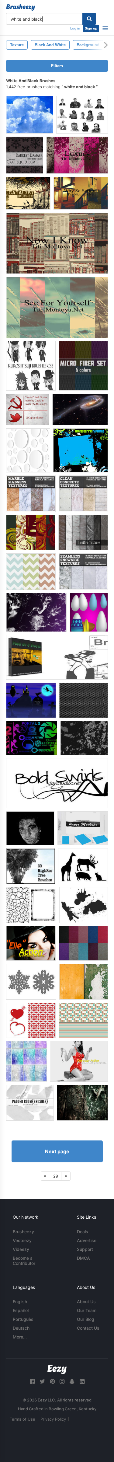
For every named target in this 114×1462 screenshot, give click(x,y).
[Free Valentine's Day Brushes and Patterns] (31, 1020)
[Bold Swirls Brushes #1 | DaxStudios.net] (57, 783)
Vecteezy (22, 1240)
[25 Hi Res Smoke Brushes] (36, 612)
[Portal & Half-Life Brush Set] (31, 738)
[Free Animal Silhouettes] (83, 866)
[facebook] (32, 1381)
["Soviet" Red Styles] (27, 409)
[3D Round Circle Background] (28, 450)
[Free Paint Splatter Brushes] (83, 905)
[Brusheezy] (20, 7)
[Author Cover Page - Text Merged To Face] (30, 828)
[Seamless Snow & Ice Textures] (83, 571)
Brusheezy (23, 1231)
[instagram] (62, 1381)
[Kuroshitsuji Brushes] (31, 366)
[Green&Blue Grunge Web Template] (80, 450)
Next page (57, 1151)
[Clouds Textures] (29, 115)
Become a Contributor (24, 1260)
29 (55, 1176)
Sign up (91, 28)
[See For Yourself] (57, 307)
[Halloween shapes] (31, 700)
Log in (75, 28)
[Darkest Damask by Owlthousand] (24, 155)
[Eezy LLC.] (57, 1369)
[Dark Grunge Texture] (84, 738)
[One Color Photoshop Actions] (79, 1061)
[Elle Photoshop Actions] (31, 943)
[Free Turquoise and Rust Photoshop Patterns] (83, 1020)
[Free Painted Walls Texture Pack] (83, 982)
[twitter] (42, 1381)
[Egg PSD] (89, 612)
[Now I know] (57, 243)
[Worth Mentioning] (30, 532)
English (20, 1301)
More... (20, 1336)
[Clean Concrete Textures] (83, 493)
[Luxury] (77, 155)
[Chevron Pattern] (31, 571)
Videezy (21, 1249)
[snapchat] (72, 1381)
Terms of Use (22, 1419)
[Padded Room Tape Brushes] (30, 1103)
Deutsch (21, 1328)
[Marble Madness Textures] (31, 493)
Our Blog (85, 1319)
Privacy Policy (53, 1419)
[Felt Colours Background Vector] (83, 943)
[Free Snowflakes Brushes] (31, 982)
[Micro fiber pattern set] (83, 366)
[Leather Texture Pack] (83, 532)
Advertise (86, 1240)
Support (85, 1249)
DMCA (83, 1258)
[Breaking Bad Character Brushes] (57, 657)
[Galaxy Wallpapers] (80, 409)
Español (21, 1310)
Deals (82, 1231)
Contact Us (88, 1328)
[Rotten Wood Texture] (82, 1103)
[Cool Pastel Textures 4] (26, 1061)
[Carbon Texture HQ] (83, 700)
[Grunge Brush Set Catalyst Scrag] (28, 193)
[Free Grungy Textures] (31, 905)
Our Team (86, 1310)
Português (23, 1319)
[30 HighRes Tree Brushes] (30, 866)
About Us (86, 1301)
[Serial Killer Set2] (82, 115)
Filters (57, 66)
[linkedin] (82, 1381)
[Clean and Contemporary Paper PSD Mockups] (82, 828)
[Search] (89, 19)
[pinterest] (52, 1381)
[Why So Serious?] (81, 193)
